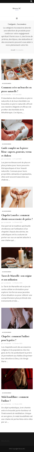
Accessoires (6, 83)
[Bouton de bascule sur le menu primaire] (17, 19)
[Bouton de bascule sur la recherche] (31, 1)
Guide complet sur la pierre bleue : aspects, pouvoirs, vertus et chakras (16, 151)
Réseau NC (21, 449)
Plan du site (5, 441)
